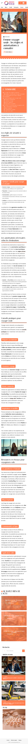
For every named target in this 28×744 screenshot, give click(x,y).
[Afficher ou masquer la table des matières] (21, 89)
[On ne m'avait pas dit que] (9, 3)
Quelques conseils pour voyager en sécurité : (15, 94)
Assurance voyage (9, 101)
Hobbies (5, 676)
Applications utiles (9, 111)
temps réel (13, 398)
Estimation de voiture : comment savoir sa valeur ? (14, 616)
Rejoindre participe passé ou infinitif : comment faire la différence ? (13, 678)
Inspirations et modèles (10, 103)
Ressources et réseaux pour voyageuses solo (14, 105)
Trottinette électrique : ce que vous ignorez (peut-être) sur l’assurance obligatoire (13, 703)
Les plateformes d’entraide (11, 106)
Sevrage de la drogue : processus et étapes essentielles (14, 631)
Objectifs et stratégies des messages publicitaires (14, 600)
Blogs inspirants (8, 108)
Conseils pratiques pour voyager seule (12, 98)
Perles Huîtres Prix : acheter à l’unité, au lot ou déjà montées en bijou (13, 720)
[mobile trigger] (2, 3)
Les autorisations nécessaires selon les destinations (12, 96)
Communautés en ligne (10, 109)
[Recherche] (21, 3)
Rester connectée (9, 102)
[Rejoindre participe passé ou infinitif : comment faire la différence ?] (13, 665)
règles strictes (21, 251)
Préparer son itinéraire (10, 99)
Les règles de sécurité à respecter (11, 92)
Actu (5, 701)
